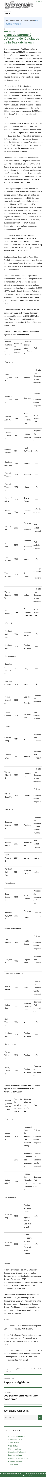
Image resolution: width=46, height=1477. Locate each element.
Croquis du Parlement (17, 1452)
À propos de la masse (16, 1437)
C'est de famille (14, 1446)
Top (43, 1474)
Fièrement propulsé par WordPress (24, 1476)
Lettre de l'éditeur (15, 1455)
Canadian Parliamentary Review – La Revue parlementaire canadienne (23, 1473)
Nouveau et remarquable (18, 1458)
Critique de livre (14, 1449)
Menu (7, 13)
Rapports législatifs (15, 1461)
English (39, 1)
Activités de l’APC (15, 1440)
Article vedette (28, 1369)
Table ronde (13, 1464)
